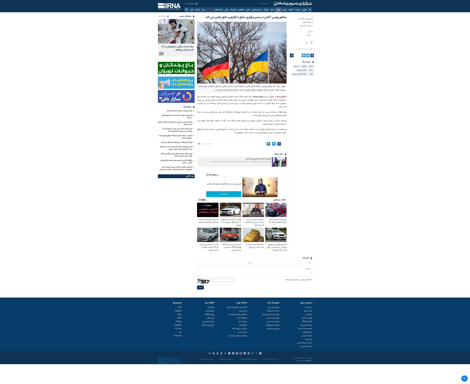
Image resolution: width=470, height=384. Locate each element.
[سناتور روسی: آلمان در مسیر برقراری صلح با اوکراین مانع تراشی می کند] (242, 52)
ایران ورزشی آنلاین (207, 325)
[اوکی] (217, 354)
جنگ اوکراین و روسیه (299, 74)
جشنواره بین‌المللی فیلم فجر (238, 314)
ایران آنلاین (210, 318)
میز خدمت (308, 339)
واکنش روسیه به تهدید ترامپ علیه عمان (179, 110)
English (178, 310)
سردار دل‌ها (243, 310)
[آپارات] (248, 354)
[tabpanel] (176, 37)
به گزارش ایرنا (282, 96)
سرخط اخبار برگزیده (272, 310)
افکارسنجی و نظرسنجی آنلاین (237, 307)
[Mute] (248, 195)
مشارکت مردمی (306, 335)
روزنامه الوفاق (209, 314)
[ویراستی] (229, 354)
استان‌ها (233, 9)
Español (178, 325)
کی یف (296, 66)
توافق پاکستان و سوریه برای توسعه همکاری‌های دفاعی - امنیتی (176, 161)
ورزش (284, 9)
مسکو (311, 66)
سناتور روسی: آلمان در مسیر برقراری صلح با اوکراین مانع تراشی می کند (246, 17)
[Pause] (244, 195)
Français (178, 335)
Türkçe (179, 321)
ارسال (200, 287)
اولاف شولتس (301, 70)
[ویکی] (213, 354)
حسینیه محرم (242, 332)
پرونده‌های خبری (273, 307)
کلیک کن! (224, 194)
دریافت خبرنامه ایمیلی (304, 342)
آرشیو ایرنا (309, 314)
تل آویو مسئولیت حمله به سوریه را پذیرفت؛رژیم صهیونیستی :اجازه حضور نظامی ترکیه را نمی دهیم (176, 168)
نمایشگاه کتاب (242, 318)
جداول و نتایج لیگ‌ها (239, 328)
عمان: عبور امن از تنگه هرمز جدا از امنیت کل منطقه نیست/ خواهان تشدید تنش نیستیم (176, 147)
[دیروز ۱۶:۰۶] (176, 31)
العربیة (179, 314)
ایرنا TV (208, 9)
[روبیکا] (252, 354)
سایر (191, 9)
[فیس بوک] (225, 354)
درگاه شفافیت (307, 332)
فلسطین (241, 9)
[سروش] (233, 354)
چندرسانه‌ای (219, 9)
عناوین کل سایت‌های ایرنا (270, 314)
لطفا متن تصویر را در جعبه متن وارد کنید (298, 280)
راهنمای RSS (307, 321)
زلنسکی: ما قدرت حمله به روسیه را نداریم (258, 159)
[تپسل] (207, 175)
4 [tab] (160, 16)
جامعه (272, 9)
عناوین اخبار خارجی (272, 321)
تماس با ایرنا (308, 310)
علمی (247, 9)
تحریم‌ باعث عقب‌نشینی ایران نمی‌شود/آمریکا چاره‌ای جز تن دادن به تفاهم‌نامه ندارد (177, 129)
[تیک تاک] (221, 354)
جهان (278, 9)
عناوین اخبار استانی (272, 318)
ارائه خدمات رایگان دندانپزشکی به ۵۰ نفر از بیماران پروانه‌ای (177, 48)
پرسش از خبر (242, 321)
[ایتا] (237, 354)
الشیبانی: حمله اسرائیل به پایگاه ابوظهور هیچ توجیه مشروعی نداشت (175, 136)
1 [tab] (168, 16)
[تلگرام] (260, 354)
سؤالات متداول (307, 318)
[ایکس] (256, 354)
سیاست (297, 9)
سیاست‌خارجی (256, 9)
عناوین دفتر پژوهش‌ (272, 325)
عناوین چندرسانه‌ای (272, 328)
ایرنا (292, 3)
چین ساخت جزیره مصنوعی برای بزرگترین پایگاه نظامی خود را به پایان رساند (176, 154)
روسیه (311, 70)
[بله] (244, 354)
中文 (180, 307)
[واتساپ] (209, 354)
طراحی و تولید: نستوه (302, 361)
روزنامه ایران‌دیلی (208, 321)
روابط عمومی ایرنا (306, 325)
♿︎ (464, 378)
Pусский (178, 328)
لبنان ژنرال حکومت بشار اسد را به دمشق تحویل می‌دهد (177, 116)
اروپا (308, 35)
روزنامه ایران (210, 310)
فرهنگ (265, 9)
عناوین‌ (304, 9)
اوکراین (304, 66)
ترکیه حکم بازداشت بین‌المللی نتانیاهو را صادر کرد (176, 142)
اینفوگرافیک (243, 325)
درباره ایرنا (308, 307)
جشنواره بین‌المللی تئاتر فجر (238, 335)
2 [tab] (165, 16)
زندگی (197, 9)
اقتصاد (290, 9)
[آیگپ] (240, 354)
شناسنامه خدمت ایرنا (305, 328)
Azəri (179, 318)
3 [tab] (162, 16)
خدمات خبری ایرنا (306, 346)
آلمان (311, 74)
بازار (203, 9)
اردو (180, 332)
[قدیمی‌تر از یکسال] (279, 162)
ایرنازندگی (210, 307)
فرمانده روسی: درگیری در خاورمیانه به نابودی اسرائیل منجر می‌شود (175, 123)
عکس (227, 9)
